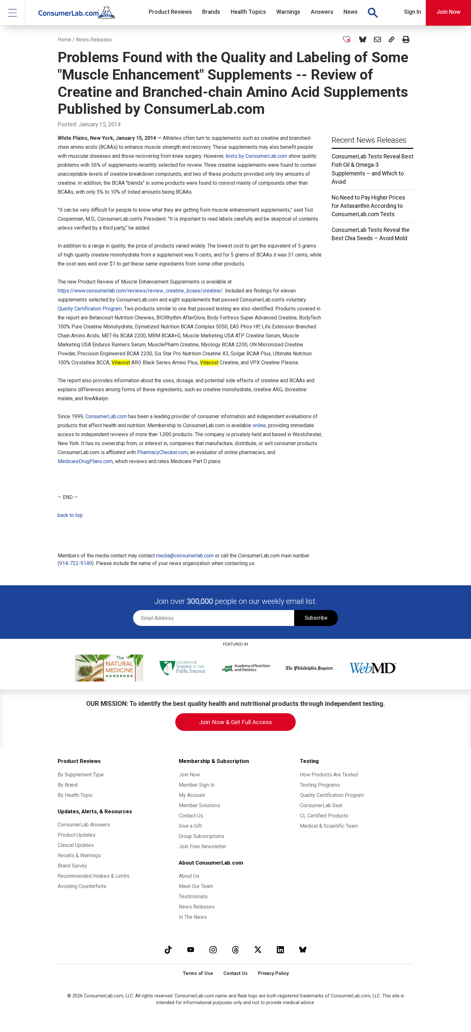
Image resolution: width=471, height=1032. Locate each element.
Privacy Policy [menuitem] (273, 973)
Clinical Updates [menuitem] (76, 845)
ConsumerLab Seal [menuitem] (321, 805)
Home (64, 40)
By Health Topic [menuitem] (75, 795)
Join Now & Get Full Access (235, 722)
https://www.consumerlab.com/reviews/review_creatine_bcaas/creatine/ (140, 291)
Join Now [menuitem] (189, 775)
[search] (372, 13)
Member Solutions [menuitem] (199, 805)
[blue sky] (302, 949)
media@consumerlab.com (185, 556)
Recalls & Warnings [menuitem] (79, 855)
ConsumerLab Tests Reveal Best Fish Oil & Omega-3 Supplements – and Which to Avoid (372, 169)
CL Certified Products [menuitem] (324, 816)
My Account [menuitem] (192, 795)
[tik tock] (168, 949)
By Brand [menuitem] (68, 785)
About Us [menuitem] (189, 876)
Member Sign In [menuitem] (196, 785)
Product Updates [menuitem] (76, 835)
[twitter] (257, 949)
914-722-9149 (75, 563)
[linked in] (280, 949)
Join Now (448, 12)
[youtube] (190, 949)
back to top (70, 515)
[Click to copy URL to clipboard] (391, 40)
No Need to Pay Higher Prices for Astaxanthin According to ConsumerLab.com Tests (368, 206)
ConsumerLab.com (106, 416)
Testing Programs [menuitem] (320, 785)
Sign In (412, 12)
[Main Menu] (12, 12)
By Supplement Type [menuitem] (81, 775)
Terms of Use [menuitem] (198, 973)
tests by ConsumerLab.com (257, 156)
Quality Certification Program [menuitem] (332, 795)
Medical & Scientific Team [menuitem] (329, 826)
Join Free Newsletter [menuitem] (202, 846)
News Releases (94, 40)
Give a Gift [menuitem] (190, 826)
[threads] (235, 949)
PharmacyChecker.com (162, 452)
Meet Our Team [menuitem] (196, 886)
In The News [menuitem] (193, 917)
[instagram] (213, 949)
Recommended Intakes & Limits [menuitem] (93, 876)
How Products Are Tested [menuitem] (329, 775)
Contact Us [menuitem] (191, 816)
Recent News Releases (369, 140)
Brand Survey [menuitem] (72, 866)
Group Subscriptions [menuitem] (201, 836)
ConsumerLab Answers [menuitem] (84, 825)
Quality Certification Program (90, 309)
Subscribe (316, 618)
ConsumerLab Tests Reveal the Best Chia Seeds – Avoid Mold (370, 234)
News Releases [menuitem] (197, 907)
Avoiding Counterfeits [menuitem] (82, 886)
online (259, 425)
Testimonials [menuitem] (193, 896)
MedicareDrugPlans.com (85, 461)
